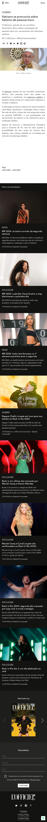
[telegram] (24, 44)
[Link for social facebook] (21, 806)
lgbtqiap (16, 170)
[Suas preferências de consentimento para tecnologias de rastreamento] (43, 818)
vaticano (6, 170)
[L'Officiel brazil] (23, 3)
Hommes (6, 12)
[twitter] (17, 44)
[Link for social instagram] (26, 806)
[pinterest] (10, 44)
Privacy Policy (35, 780)
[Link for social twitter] (16, 806)
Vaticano (7, 91)
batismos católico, (34, 97)
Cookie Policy (23, 818)
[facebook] (7, 44)
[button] (42, 720)
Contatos (23, 811)
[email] (3, 44)
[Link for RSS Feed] (31, 806)
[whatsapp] (21, 44)
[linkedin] (14, 44)
